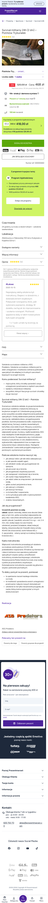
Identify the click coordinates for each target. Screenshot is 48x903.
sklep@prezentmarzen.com (30, 824)
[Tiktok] (36, 848)
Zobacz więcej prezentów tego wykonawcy (19, 632)
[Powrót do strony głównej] (3, 21)
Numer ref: (30, 163)
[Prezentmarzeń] (11, 11)
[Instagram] (18, 848)
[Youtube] (27, 848)
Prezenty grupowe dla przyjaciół (32, 643)
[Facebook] (9, 848)
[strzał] (23, 52)
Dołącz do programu (23, 201)
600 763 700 (8, 824)
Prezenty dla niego (10, 643)
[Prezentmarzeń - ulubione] (40, 11)
